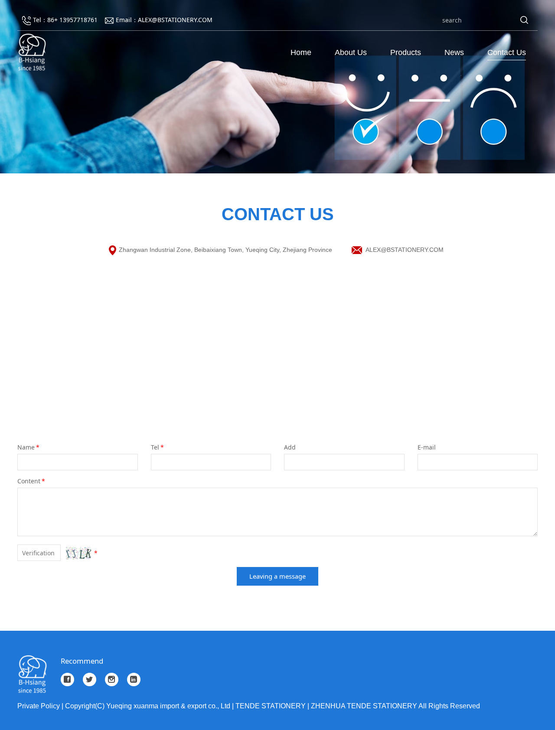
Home (301, 52)
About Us (351, 52)
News (454, 52)
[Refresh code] (78, 553)
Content (31, 481)
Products (405, 52)
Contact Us (506, 52)
